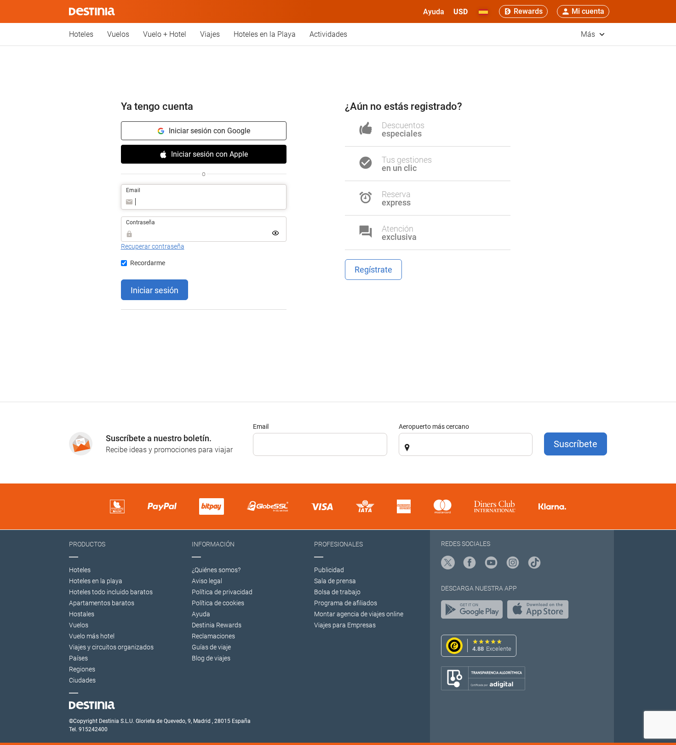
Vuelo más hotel (92, 636)
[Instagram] (513, 564)
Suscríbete (575, 443)
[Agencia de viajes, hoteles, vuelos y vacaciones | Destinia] (92, 11)
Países (78, 658)
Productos (87, 544)
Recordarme (147, 263)
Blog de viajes (211, 658)
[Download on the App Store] (540, 611)
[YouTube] (491, 564)
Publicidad (329, 570)
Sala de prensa (335, 581)
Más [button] (589, 34)
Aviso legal (207, 581)
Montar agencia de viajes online (358, 614)
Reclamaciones (213, 636)
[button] (460, 11)
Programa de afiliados (345, 603)
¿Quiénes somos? (216, 570)
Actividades (328, 34)
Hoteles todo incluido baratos (111, 592)
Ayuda (201, 614)
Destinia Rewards (216, 625)
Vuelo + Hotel (164, 34)
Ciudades (82, 680)
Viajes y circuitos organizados (111, 647)
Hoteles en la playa (95, 581)
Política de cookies (218, 603)
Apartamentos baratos (101, 603)
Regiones (82, 669)
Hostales (81, 614)
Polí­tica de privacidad (222, 592)
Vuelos (118, 34)
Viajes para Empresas (345, 625)
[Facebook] (469, 564)
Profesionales (338, 544)
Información (213, 544)
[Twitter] (448, 564)
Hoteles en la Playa (265, 34)
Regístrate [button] (373, 269)
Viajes (210, 34)
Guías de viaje (211, 647)
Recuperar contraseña (152, 246)
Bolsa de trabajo (337, 592)
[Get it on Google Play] (474, 611)
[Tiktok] (534, 564)
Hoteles (81, 34)
